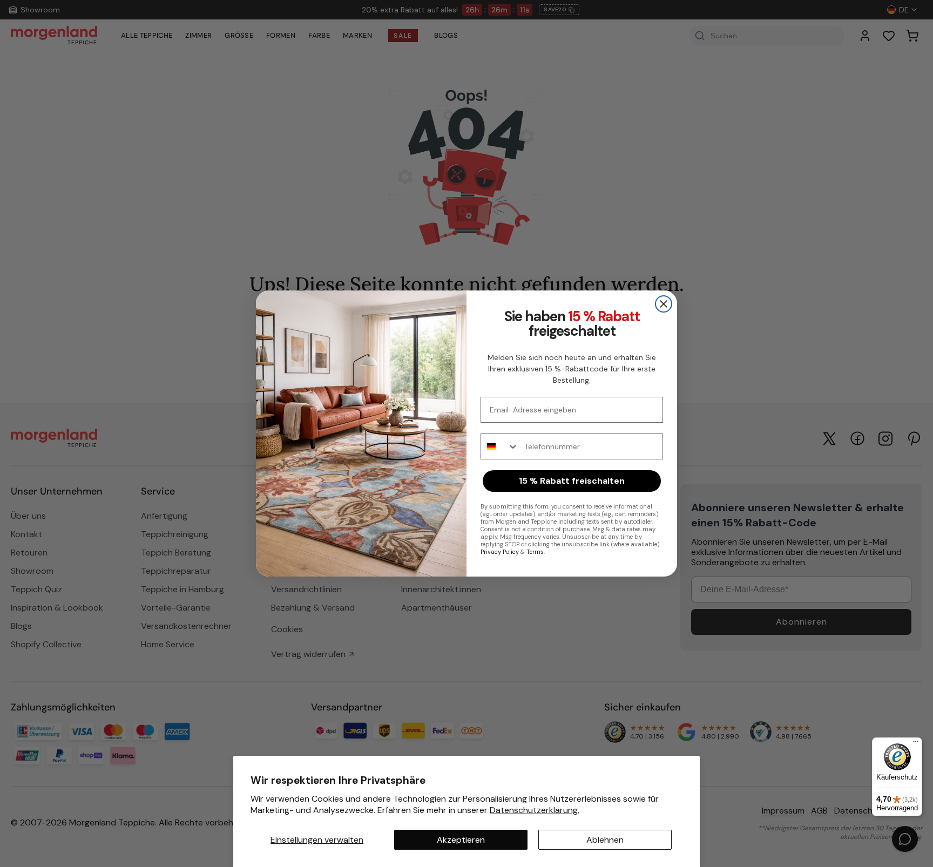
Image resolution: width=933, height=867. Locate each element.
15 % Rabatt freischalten (572, 480)
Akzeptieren (461, 839)
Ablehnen (605, 839)
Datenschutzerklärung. (534, 810)
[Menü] (915, 743)
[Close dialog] (663, 304)
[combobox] (500, 446)
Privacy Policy (500, 552)
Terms (535, 552)
